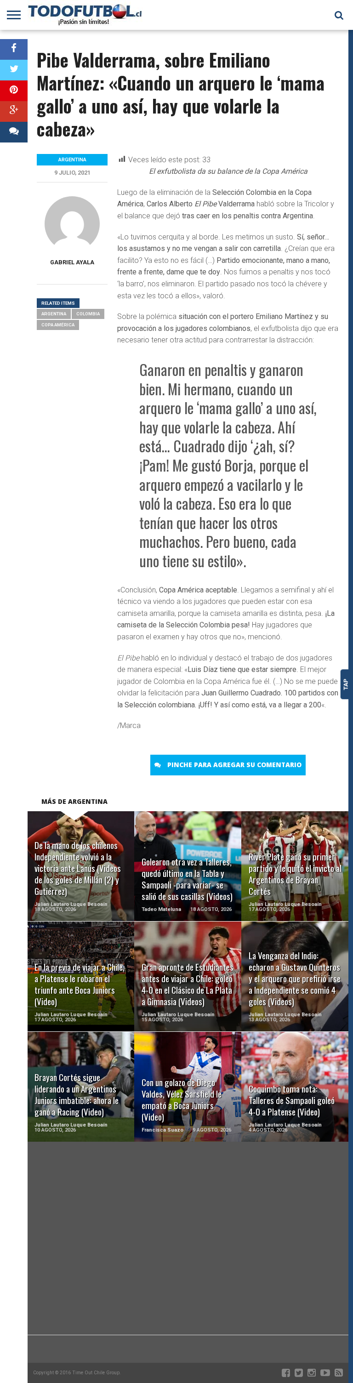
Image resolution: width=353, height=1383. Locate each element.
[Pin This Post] (14, 90)
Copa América (57, 324)
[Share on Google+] (14, 111)
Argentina (53, 313)
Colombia (88, 313)
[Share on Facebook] (14, 49)
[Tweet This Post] (14, 70)
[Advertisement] (188, 1261)
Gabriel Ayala (72, 262)
